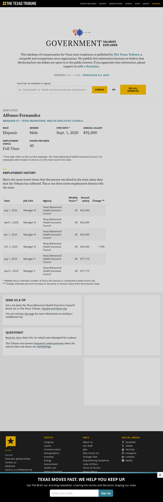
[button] (81, 251)
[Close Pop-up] (160, 475)
